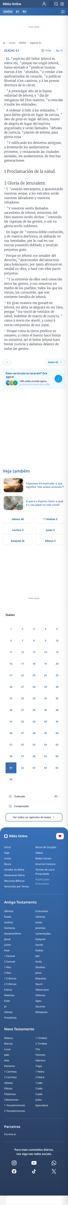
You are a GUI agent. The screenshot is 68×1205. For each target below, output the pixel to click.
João (6, 1054)
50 (57, 733)
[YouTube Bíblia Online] (34, 1163)
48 (34, 733)
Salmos (8, 1012)
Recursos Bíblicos (14, 880)
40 (57, 710)
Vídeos (39, 852)
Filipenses (10, 1094)
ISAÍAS (22, 42)
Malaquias (41, 1012)
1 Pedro (39, 1071)
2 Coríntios (10, 1077)
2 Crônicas (10, 984)
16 (11, 663)
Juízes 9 (50, 530)
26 (11, 686)
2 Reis (7, 972)
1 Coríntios (10, 1071)
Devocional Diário (14, 875)
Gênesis (8, 911)
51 (11, 744)
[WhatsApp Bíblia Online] (54, 1163)
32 (22, 698)
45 (57, 721)
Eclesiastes (41, 911)
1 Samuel (9, 956)
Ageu (38, 1000)
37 (22, 710)
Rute (7, 950)
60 (57, 756)
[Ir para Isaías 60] (7, 362)
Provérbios (10, 1017)
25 (57, 675)
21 (11, 675)
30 (57, 686)
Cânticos (40, 916)
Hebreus (40, 1060)
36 (11, 710)
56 (11, 756)
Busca (7, 864)
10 (57, 640)
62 (22, 767)
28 (34, 686)
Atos (6, 1060)
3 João (38, 1094)
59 (45, 756)
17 (22, 663)
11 (11, 652)
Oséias (39, 950)
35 (57, 698)
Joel (37, 956)
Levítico (8, 922)
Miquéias (40, 978)
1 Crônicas (10, 978)
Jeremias (40, 928)
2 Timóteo (41, 1043)
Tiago (38, 1066)
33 (34, 698)
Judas (38, 1099)
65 (57, 767)
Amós (38, 961)
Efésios (8, 1088)
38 (34, 710)
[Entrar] (44, 4)
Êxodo (7, 916)
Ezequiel (40, 939)
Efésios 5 (50, 540)
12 (22, 652)
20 (57, 663)
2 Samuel (9, 961)
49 (45, 733)
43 (34, 721)
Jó (5, 1006)
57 (22, 756)
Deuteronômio (12, 933)
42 (22, 721)
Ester (7, 1000)
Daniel (39, 944)
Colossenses (11, 1099)
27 (22, 686)
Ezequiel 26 (17, 540)
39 (45, 710)
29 (45, 686)
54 (45, 744)
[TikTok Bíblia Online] (34, 1171)
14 (45, 652)
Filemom (40, 1054)
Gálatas (8, 1082)
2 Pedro (39, 1077)
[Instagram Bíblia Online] (14, 1163)
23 (34, 675)
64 (45, 767)
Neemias (9, 995)
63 (34, 767)
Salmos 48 (18, 519)
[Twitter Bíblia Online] (54, 1171)
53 (34, 744)
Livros (12, 42)
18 (34, 663)
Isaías (38, 922)
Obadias (40, 967)
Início (7, 847)
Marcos (8, 1043)
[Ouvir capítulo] (63, 12)
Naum (39, 984)
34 (45, 698)
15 (57, 652)
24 (45, 675)
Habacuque (42, 989)
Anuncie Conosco (45, 864)
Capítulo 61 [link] (35, 42)
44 (45, 721)
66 (11, 779)
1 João (38, 1082)
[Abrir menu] (62, 4)
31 (11, 698)
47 (22, 733)
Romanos (9, 1066)
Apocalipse (41, 1105)
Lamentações (43, 933)
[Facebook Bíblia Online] (14, 1171)
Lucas (7, 1049)
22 (22, 675)
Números (9, 928)
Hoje (6, 852)
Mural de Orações (45, 847)
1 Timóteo (41, 1038)
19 (45, 663)
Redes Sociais (43, 858)
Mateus (8, 1038)
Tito (37, 1049)
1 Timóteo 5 (50, 519)
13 (34, 652)
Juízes (7, 944)
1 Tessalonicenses (14, 1105)
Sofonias (40, 995)
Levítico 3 (18, 530)
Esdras (8, 989)
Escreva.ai (10, 1134)
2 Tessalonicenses (14, 1110)
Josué (7, 939)
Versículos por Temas (16, 886)
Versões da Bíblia (14, 869)
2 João (38, 1088)
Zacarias (40, 1006)
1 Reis (7, 967)
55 (57, 744)
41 (11, 721)
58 (34, 756)
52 (22, 744)
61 (17, 11)
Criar (48, 50)
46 (11, 733)
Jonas (38, 972)
